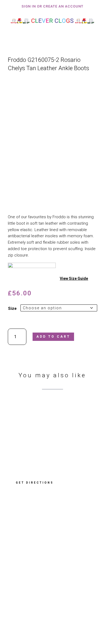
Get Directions (35, 482)
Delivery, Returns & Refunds (37, 555)
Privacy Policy (24, 563)
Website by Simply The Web (37, 613)
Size (12, 308)
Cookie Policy (23, 570)
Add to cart (53, 336)
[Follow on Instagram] (37, 595)
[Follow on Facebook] (18, 595)
